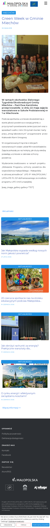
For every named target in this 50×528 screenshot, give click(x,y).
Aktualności (7, 211)
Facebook (6, 455)
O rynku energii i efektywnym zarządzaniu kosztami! (18, 394)
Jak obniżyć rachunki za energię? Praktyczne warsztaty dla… (20, 347)
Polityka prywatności (11, 434)
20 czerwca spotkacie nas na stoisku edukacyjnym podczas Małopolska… (22, 299)
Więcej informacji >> (11, 408)
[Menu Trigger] (46, 3)
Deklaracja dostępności (12, 438)
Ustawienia (8, 525)
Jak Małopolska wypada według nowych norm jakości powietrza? (24, 252)
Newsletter (7, 467)
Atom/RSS (6, 472)
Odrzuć (23, 525)
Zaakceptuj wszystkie (41, 525)
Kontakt (5, 450)
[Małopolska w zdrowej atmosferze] (25, 4)
